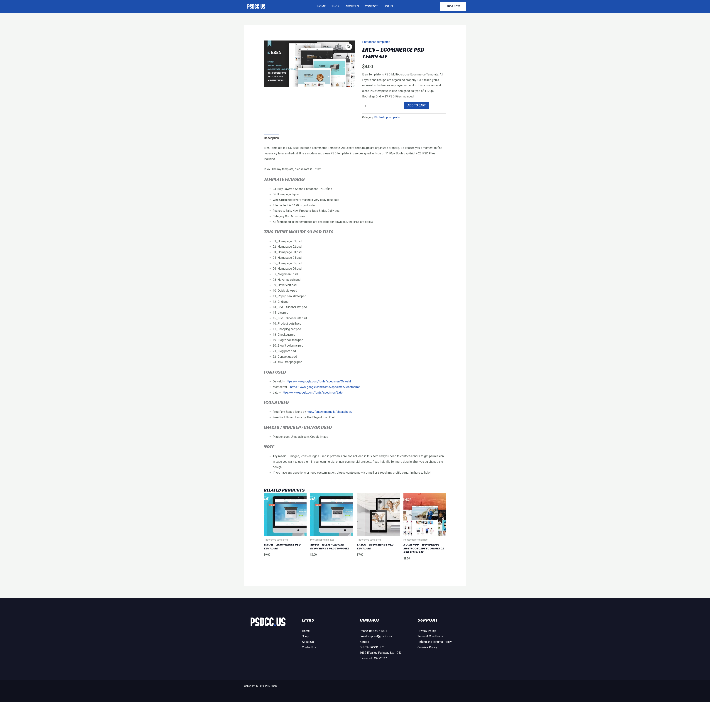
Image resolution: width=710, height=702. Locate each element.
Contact (371, 6)
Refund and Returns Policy (434, 642)
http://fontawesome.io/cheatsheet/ (329, 412)
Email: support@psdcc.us (376, 636)
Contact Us (309, 647)
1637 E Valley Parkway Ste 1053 (381, 652)
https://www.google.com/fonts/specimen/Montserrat (325, 387)
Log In (388, 6)
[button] (453, 6)
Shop (335, 6)
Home (321, 6)
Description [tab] (271, 138)
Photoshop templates (376, 42)
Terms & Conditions (430, 636)
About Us (352, 6)
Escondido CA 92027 (373, 658)
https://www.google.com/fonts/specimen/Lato (312, 392)
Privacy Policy (426, 631)
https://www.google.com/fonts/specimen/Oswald (318, 381)
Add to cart (417, 105)
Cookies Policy (427, 647)
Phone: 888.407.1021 (373, 631)
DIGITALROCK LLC (372, 647)
